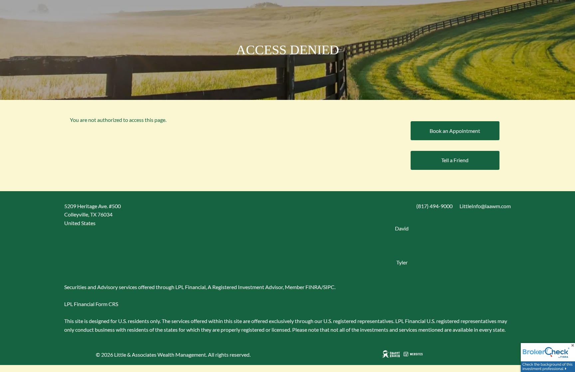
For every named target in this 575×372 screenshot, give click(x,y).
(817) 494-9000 (434, 206)
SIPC (328, 287)
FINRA (313, 287)
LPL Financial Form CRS (91, 304)
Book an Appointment (455, 131)
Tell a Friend (455, 160)
